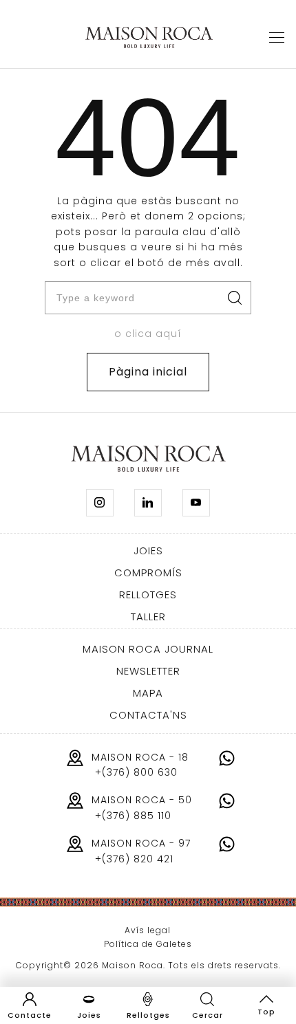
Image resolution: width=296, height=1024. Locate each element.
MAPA (148, 693)
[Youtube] (196, 502)
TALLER (148, 616)
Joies (89, 1015)
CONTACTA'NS (148, 715)
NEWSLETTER (148, 671)
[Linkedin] (148, 502)
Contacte (30, 1015)
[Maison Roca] (149, 38)
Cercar (207, 1015)
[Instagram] (100, 502)
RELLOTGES (148, 594)
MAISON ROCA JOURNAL (148, 649)
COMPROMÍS (148, 572)
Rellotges (148, 1015)
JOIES (148, 550)
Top (266, 1011)
